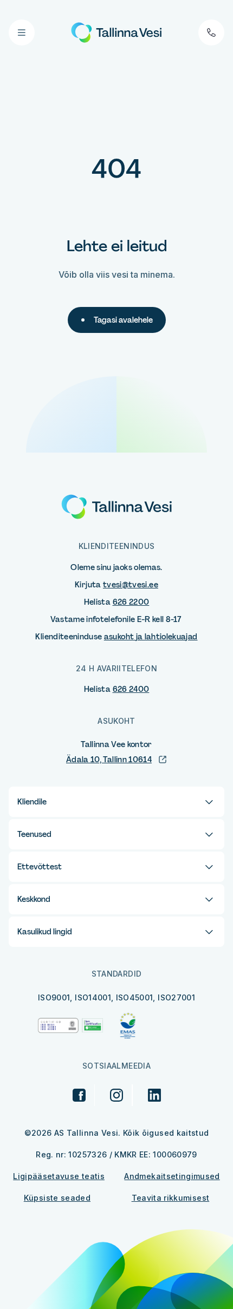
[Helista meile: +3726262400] (211, 32)
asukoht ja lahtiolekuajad (151, 637)
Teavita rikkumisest (171, 1197)
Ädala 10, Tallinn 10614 (109, 759)
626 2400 (131, 689)
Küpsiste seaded (57, 1197)
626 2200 (131, 602)
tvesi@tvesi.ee (130, 585)
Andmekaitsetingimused (171, 1176)
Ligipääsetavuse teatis (59, 1176)
